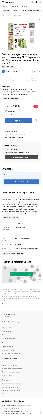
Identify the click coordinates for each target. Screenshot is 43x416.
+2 (32, 48)
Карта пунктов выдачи (9, 365)
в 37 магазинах (17, 152)
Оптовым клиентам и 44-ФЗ (11, 390)
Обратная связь (7, 394)
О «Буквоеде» (6, 331)
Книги (4, 10)
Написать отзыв (21, 181)
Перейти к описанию (10, 98)
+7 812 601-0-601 (9, 314)
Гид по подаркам (26, 10)
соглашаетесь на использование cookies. (17, 413)
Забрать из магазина (20, 157)
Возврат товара (7, 375)
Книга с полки (12, 10)
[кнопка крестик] (23, 223)
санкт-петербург (11, 149)
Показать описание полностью (13, 304)
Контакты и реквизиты (10, 387)
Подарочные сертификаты (11, 353)
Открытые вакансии (9, 338)
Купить (18, 120)
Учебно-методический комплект (27, 248)
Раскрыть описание (10, 217)
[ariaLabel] (40, 412)
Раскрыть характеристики (13, 253)
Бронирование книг (8, 350)
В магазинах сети (11, 131)
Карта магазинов (7, 346)
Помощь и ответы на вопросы (12, 384)
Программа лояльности (10, 335)
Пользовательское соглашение (12, 368)
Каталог (5, 6)
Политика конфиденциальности (13, 372)
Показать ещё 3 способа (14, 137)
